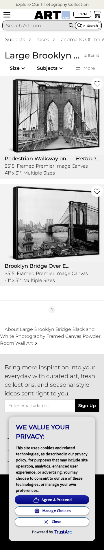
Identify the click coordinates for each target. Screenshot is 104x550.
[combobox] (35, 25)
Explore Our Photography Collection (52, 4)
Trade (82, 14)
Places (41, 39)
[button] (52, 4)
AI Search (90, 26)
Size (15, 68)
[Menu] (7, 14)
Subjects (15, 39)
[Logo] (52, 15)
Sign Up (87, 405)
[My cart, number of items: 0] (97, 14)
